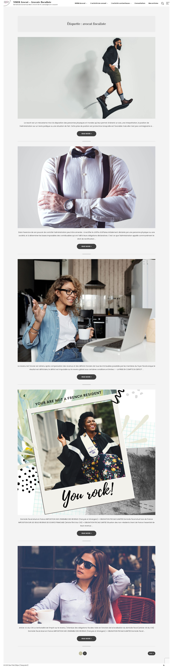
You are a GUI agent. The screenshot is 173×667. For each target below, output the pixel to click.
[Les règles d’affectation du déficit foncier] (86, 310)
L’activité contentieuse (120, 3)
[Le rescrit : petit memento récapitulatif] (86, 78)
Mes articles (153, 3)
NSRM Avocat (80, 3)
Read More (86, 134)
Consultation (140, 3)
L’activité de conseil (98, 3)
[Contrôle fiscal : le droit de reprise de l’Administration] (86, 187)
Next (150, 653)
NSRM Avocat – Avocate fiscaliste (32, 2)
